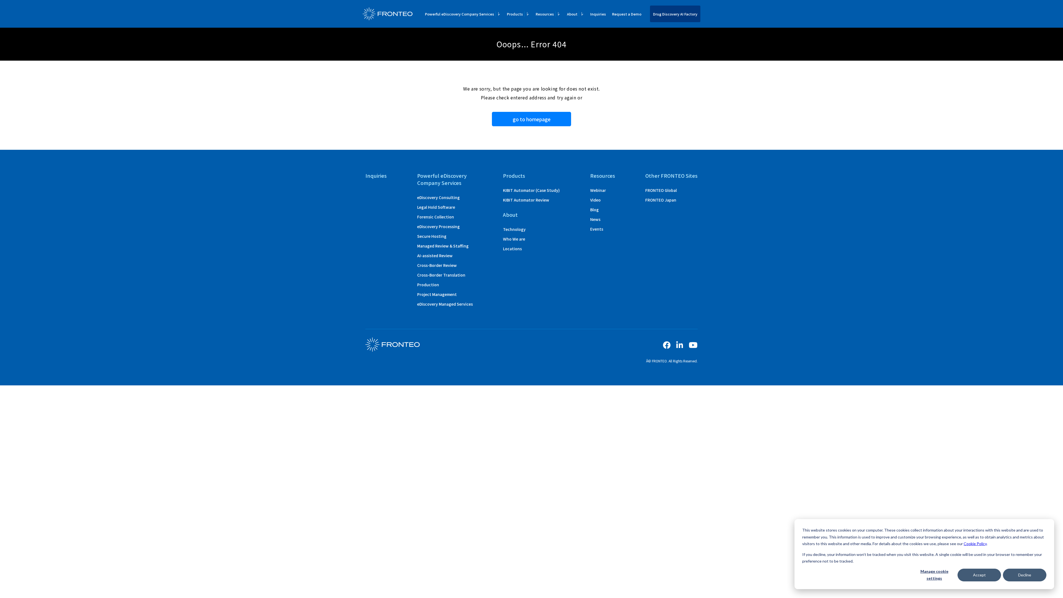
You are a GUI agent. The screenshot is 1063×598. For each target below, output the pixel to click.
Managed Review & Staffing (443, 246)
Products (514, 175)
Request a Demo (626, 14)
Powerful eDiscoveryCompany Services (442, 179)
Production (428, 284)
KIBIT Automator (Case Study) (531, 190)
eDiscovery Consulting (438, 197)
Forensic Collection (435, 217)
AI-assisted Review (435, 255)
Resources (602, 175)
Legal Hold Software (436, 207)
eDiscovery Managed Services (445, 304)
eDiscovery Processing (438, 226)
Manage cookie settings (934, 575)
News (595, 219)
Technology (514, 229)
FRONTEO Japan (660, 200)
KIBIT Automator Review (526, 200)
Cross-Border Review (437, 265)
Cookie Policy (975, 543)
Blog (594, 209)
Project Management (437, 294)
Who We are (514, 239)
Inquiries (598, 14)
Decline (1024, 575)
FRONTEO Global (661, 190)
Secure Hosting (432, 236)
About (510, 214)
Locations (512, 248)
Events (596, 229)
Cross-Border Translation (441, 275)
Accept (979, 575)
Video (595, 200)
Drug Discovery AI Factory (675, 14)
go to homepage (532, 119)
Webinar (598, 190)
